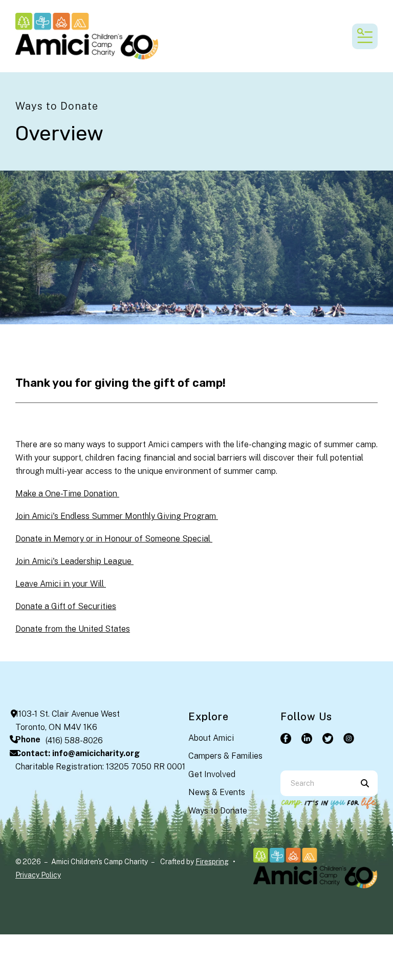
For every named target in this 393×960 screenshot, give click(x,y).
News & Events (216, 792)
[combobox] (316, 783)
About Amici (211, 738)
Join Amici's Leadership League (74, 561)
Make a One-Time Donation (67, 493)
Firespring (212, 862)
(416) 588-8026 (74, 740)
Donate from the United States (72, 629)
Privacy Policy (38, 875)
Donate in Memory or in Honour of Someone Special (113, 539)
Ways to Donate (217, 811)
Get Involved (211, 774)
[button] (365, 36)
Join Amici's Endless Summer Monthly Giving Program (116, 516)
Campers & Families (225, 756)
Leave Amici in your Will (60, 584)
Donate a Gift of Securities (65, 606)
